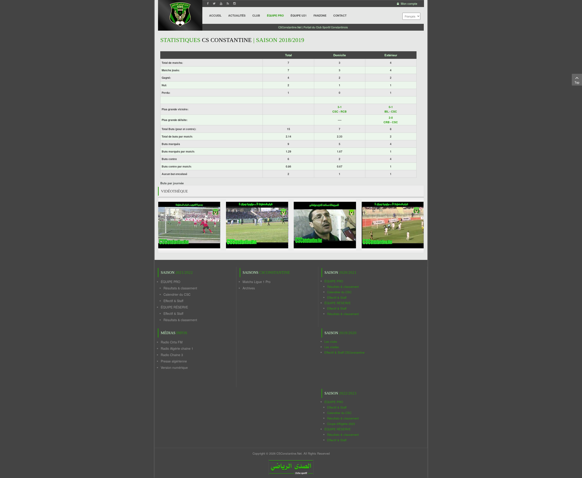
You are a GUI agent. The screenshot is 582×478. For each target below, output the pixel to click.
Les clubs (330, 341)
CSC (335, 111)
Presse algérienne (174, 361)
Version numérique (174, 367)
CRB (387, 122)
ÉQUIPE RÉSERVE (174, 307)
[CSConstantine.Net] (180, 14)
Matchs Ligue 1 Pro (257, 281)
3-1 (340, 107)
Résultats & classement (180, 288)
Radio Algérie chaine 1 (177, 348)
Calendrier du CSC (177, 294)
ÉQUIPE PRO (170, 281)
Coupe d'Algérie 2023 (341, 423)
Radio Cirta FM (172, 342)
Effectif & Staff (173, 300)
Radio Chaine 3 (172, 354)
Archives (249, 288)
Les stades (331, 347)
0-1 (391, 107)
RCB (344, 111)
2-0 (391, 118)
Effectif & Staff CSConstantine (344, 352)
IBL (386, 111)
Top (576, 82)
